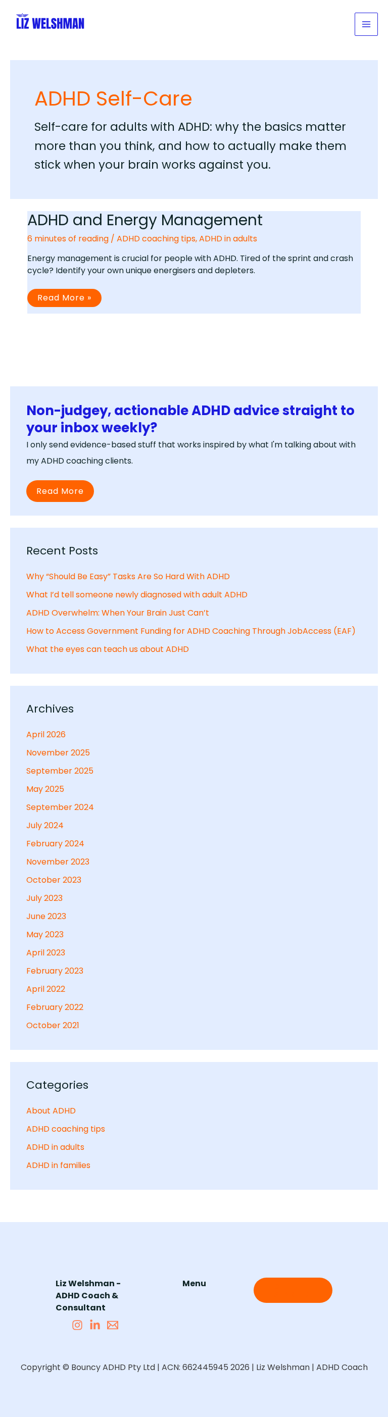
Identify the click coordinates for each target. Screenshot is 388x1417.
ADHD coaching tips (156, 238)
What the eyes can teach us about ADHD (107, 649)
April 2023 (45, 952)
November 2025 (58, 752)
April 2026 (46, 734)
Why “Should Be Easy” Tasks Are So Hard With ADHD (128, 576)
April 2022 (45, 989)
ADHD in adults (228, 238)
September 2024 (60, 807)
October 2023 (53, 880)
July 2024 (45, 825)
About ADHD (51, 1111)
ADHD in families (58, 1165)
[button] (293, 1290)
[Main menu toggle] (366, 24)
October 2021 (52, 1025)
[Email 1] (112, 1325)
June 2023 (46, 916)
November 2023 (57, 862)
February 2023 (54, 971)
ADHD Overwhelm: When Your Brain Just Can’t (117, 613)
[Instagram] (77, 1325)
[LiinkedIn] (95, 1325)
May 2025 (45, 789)
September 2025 (59, 771)
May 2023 (45, 934)
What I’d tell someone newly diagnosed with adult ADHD (137, 594)
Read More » (66, 299)
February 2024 (55, 843)
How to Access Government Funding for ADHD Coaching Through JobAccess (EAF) (191, 631)
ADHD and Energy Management (145, 220)
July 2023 (44, 898)
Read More (60, 491)
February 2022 (54, 1007)
